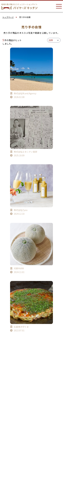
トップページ (8, 17)
